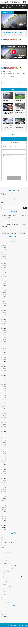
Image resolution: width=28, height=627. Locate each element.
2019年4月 (3, 265)
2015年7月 (3, 361)
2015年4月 (3, 368)
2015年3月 (3, 370)
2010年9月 (3, 489)
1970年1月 (3, 529)
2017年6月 (3, 310)
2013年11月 (3, 406)
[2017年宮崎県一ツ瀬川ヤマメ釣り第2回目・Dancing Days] (20, 106)
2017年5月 (3, 312)
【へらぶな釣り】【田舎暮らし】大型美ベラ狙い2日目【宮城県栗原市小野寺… (8, 127)
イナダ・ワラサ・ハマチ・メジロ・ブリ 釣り (11, 576)
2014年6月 (3, 390)
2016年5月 (3, 339)
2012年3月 (3, 451)
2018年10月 (3, 274)
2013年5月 (3, 420)
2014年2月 (3, 399)
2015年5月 (3, 366)
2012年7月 (3, 442)
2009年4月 (3, 516)
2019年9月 (3, 256)
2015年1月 (3, 375)
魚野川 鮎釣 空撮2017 (19, 100)
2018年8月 (3, 278)
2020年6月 (3, 245)
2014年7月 (3, 388)
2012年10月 (3, 435)
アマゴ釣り (3, 599)
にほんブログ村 (4, 194)
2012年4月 (3, 449)
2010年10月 (3, 487)
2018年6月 (3, 283)
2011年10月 (3, 462)
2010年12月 (3, 482)
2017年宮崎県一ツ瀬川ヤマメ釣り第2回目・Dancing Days (20, 112)
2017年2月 (3, 319)
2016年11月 (3, 325)
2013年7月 (3, 415)
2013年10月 (3, 408)
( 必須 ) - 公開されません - (9, 155)
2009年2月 (3, 520)
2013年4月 (3, 422)
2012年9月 (3, 437)
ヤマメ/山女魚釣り (5, 571)
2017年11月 (3, 299)
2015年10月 (3, 355)
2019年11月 (3, 254)
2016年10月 (3, 328)
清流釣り (14, 34)
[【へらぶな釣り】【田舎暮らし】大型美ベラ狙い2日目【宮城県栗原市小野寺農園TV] (8, 121)
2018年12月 (3, 269)
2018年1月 (3, 294)
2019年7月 (3, 261)
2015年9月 (3, 357)
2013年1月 (3, 428)
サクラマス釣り (19, 34)
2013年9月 (3, 411)
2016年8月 (3, 332)
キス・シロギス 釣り (6, 586)
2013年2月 (3, 426)
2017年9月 (3, 303)
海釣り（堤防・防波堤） (6, 552)
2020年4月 (3, 249)
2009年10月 (3, 505)
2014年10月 (3, 381)
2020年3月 (3, 252)
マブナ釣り (3, 589)
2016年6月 (3, 337)
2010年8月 (3, 491)
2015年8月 (3, 359)
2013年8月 (3, 413)
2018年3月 (3, 290)
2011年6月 (3, 471)
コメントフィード (4, 614)
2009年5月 (3, 514)
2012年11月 (3, 433)
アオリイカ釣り (4, 560)
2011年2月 (3, 480)
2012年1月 (3, 455)
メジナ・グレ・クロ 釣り (7, 568)
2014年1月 (3, 402)
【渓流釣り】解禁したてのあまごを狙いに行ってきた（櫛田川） (13, 233)
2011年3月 (3, 478)
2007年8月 (3, 527)
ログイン (3, 609)
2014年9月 (3, 384)
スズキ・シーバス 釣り (6, 578)
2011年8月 (3, 467)
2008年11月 (3, 523)
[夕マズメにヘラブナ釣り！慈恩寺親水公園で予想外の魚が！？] (8, 107)
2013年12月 (3, 404)
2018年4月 (3, 287)
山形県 (10, 76)
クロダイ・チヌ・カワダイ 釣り (8, 565)
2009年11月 (3, 502)
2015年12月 (3, 350)
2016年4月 (3, 341)
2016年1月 (3, 348)
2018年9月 (3, 276)
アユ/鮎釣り (4, 558)
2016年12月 (3, 323)
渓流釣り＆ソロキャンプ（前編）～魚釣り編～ (19, 126)
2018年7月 (3, 281)
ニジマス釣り (4, 573)
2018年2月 (3, 292)
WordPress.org (4, 616)
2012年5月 (3, 446)
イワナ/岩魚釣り (5, 563)
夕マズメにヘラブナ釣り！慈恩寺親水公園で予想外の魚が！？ (8, 114)
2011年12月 (3, 458)
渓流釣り (10, 34)
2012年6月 (3, 444)
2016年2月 (3, 346)
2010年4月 (3, 498)
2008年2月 (3, 525)
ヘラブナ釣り (4, 592)
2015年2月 (3, 373)
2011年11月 (3, 460)
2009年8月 (3, 507)
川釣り (2, 539)
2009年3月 (3, 518)
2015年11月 (3, 352)
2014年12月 (3, 377)
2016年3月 (3, 343)
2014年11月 (3, 379)
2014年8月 (3, 386)
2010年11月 (3, 484)
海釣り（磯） (4, 545)
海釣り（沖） (4, 537)
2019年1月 (3, 267)
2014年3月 (3, 397)
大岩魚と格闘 (5, 100)
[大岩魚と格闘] (8, 95)
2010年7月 (3, 493)
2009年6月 (3, 511)
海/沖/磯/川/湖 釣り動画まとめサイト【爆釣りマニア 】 (14, 4)
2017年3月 (3, 317)
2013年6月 (3, 417)
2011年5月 (3, 473)
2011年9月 (3, 464)
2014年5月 (3, 393)
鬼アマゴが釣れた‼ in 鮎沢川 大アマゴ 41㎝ (10, 229)
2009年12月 (3, 500)
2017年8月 (3, 305)
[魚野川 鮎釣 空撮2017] (20, 95)
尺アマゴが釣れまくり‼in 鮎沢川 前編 (9, 220)
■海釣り (3, 547)
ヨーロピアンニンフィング (7, 602)
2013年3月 (3, 424)
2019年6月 (3, 263)
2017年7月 (3, 308)
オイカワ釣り (4, 597)
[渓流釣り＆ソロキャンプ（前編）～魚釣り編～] (20, 121)
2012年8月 (3, 440)
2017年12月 (3, 296)
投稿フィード (4, 611)
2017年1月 (3, 321)
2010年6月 (3, 496)
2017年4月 (3, 314)
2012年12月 (3, 431)
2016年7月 (3, 334)
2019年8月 (3, 258)
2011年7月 (3, 469)
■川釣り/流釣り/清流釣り (8, 12)
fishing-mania (8, 71)
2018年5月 (3, 285)
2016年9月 (3, 330)
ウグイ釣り (3, 594)
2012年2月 (3, 453)
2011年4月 (3, 475)
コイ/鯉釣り (4, 584)
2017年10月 (3, 301)
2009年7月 (3, 509)
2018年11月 (3, 272)
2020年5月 (3, 247)
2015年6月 (3, 364)
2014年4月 (3, 395)
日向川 (13, 76)
